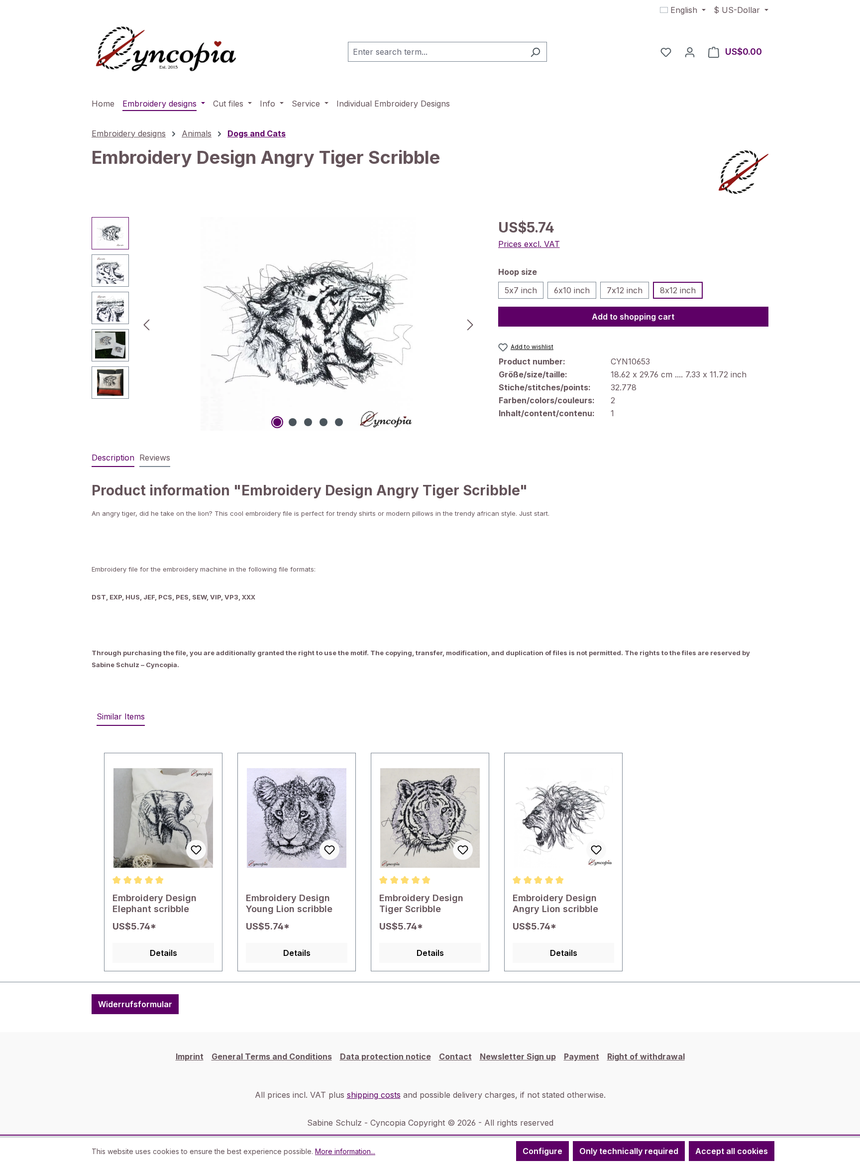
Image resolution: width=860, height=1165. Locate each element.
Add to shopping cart (633, 317)
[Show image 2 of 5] (293, 422)
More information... (345, 1151)
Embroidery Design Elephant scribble (154, 903)
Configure (542, 1151)
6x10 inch (572, 290)
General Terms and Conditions (272, 1056)
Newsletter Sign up (518, 1056)
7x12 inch (625, 290)
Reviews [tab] (154, 458)
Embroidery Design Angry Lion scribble (555, 903)
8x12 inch (678, 290)
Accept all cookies (731, 1151)
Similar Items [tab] (121, 716)
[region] (285, 324)
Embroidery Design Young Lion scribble (289, 903)
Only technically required (628, 1151)
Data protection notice (385, 1056)
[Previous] (146, 324)
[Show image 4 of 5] (323, 422)
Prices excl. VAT (529, 244)
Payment (581, 1056)
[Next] (470, 324)
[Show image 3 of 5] (308, 422)
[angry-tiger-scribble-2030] (308, 324)
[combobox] (436, 52)
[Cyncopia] (743, 172)
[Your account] (690, 52)
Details (163, 953)
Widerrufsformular (135, 1004)
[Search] (535, 52)
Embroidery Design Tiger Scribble (421, 903)
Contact (455, 1056)
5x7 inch (521, 290)
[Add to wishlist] (196, 850)
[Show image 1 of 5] (277, 422)
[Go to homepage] (166, 50)
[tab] (113, 458)
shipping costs (374, 1095)
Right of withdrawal (646, 1056)
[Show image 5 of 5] (339, 422)
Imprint (190, 1056)
